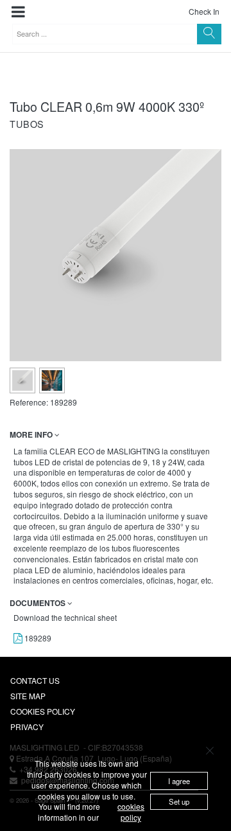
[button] (18, 12)
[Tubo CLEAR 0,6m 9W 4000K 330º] (22, 380)
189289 (36, 637)
